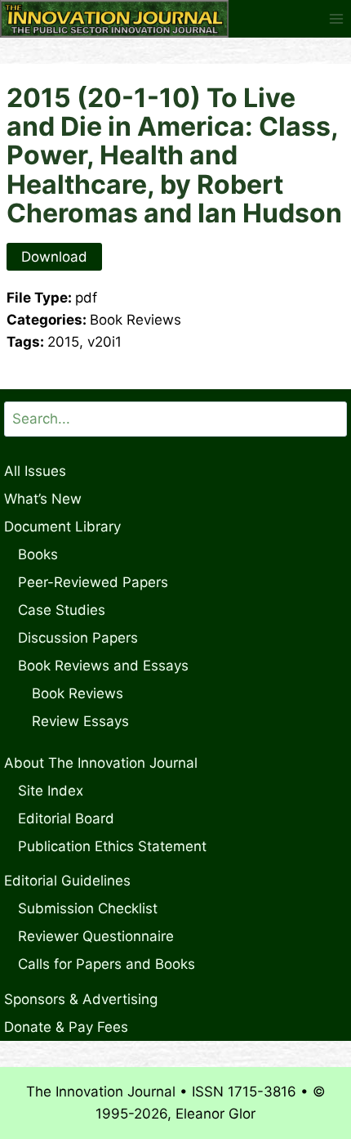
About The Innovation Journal (101, 763)
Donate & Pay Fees (66, 1027)
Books (38, 554)
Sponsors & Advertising (81, 999)
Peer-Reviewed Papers (93, 582)
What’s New (43, 499)
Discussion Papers (78, 638)
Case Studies (61, 610)
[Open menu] (336, 18)
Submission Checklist (88, 908)
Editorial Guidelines (67, 880)
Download (54, 257)
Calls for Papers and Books (106, 964)
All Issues (35, 471)
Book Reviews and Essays (103, 665)
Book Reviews (77, 693)
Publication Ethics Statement (112, 846)
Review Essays (80, 721)
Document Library (62, 526)
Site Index (50, 791)
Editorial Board (66, 818)
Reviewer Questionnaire (96, 936)
